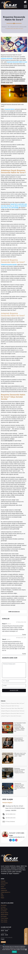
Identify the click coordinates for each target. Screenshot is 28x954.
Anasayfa (4, 26)
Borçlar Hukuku (4, 912)
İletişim (2, 897)
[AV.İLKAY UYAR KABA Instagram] (16, 840)
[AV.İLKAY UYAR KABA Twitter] (13, 840)
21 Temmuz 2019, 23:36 (21, 622)
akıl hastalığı (14, 207)
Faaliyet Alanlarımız (5, 892)
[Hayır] (26, 949)
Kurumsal (3, 884)
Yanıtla (24, 634)
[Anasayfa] (25, 2)
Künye (3, 942)
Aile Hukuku (3, 905)
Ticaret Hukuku (4, 918)
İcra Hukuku (4, 910)
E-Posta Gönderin (10, 821)
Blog (2, 894)
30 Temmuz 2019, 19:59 (21, 637)
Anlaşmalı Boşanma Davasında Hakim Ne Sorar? (12, 703)
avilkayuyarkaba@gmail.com (16, 836)
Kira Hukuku (4, 916)
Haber (2, 895)
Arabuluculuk (4, 890)
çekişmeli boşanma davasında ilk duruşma (11, 715)
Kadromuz (3, 888)
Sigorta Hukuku (4, 914)
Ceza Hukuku (4, 921)
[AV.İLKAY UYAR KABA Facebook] (10, 840)
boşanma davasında (6, 58)
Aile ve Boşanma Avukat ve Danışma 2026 (17, 26)
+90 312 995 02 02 (10, 814)
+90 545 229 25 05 (10, 817)
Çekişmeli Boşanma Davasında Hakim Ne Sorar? (12, 713)
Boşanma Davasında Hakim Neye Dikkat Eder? (12, 708)
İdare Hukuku (4, 920)
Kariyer (2, 886)
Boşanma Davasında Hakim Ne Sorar (10, 705)
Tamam (14, 951)
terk (10, 207)
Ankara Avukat (4, 883)
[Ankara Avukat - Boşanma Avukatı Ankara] (10, 5)
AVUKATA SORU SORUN (26, 940)
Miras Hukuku (4, 909)
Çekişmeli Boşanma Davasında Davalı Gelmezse (12, 710)
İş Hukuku (3, 907)
